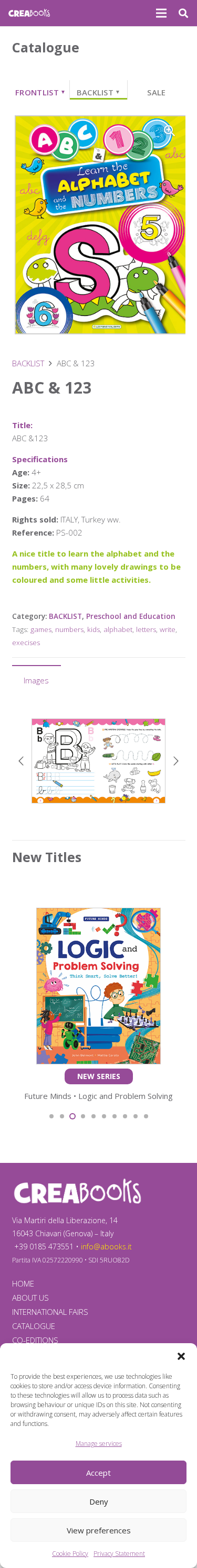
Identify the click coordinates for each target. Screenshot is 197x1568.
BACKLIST (28, 363)
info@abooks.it (106, 1246)
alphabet (117, 629)
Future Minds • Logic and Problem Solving (98, 1096)
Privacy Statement (119, 1553)
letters (146, 629)
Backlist (99, 92)
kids (93, 629)
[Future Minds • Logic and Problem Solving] (98, 914)
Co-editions (35, 1340)
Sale (156, 92)
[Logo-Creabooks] (29, 13)
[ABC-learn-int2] (98, 761)
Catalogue (33, 1326)
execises (26, 642)
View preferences (99, 1530)
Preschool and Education (130, 616)
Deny (98, 1501)
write (167, 629)
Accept (98, 1472)
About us (30, 1297)
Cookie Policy (70, 1553)
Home (23, 1283)
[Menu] (161, 13)
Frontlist (40, 92)
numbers (69, 629)
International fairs (50, 1311)
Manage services (99, 1443)
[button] (181, 1356)
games (40, 629)
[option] (98, 760)
